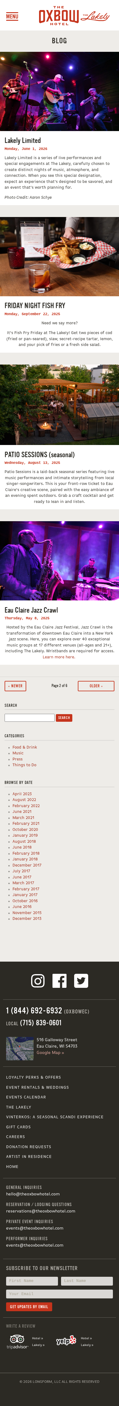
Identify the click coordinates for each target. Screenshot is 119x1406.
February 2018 (26, 854)
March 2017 (23, 883)
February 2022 (26, 806)
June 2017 (22, 877)
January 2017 (25, 895)
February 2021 (26, 824)
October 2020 (25, 830)
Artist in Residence (29, 1157)
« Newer (15, 686)
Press (18, 759)
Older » (96, 686)
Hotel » (37, 1338)
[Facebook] (59, 982)
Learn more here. (60, 657)
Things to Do (24, 765)
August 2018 (24, 842)
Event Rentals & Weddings (37, 1088)
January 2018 (25, 859)
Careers (15, 1137)
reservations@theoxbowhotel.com (40, 1211)
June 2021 (22, 812)
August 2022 (24, 800)
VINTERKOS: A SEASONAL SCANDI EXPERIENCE (55, 1117)
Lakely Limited (23, 141)
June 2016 (22, 907)
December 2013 (27, 919)
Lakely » (38, 1345)
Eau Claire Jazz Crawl (31, 610)
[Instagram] (38, 982)
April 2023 (22, 794)
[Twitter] (81, 982)
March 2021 (23, 818)
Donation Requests (28, 1147)
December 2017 (27, 865)
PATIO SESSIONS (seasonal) (40, 455)
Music (18, 753)
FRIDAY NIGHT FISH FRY (35, 306)
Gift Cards (18, 1127)
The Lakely (18, 1107)
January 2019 (25, 836)
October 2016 (25, 901)
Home (12, 1167)
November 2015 (27, 913)
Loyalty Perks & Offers (33, 1078)
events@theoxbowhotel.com (34, 1228)
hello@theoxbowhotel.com (33, 1194)
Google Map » (50, 1053)
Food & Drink (25, 747)
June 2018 (22, 847)
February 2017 (26, 889)
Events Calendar (26, 1097)
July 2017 (21, 871)
